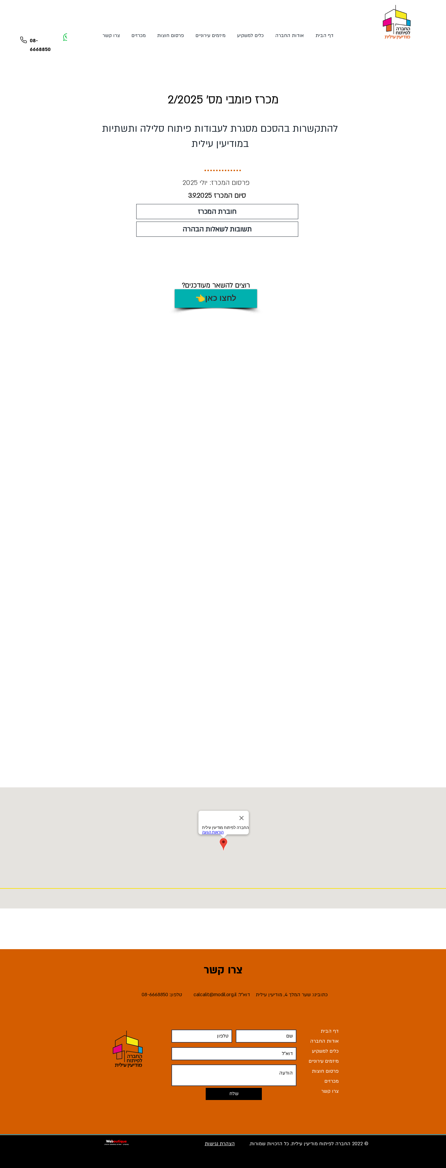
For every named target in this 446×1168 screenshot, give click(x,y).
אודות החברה (324, 1041)
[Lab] (23, 40)
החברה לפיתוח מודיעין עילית (320, 1143)
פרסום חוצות (325, 1071)
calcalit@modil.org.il (215, 994)
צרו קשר (330, 1091)
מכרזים (331, 1081)
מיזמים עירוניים (324, 1061)
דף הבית (330, 1031)
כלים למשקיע (325, 1051)
